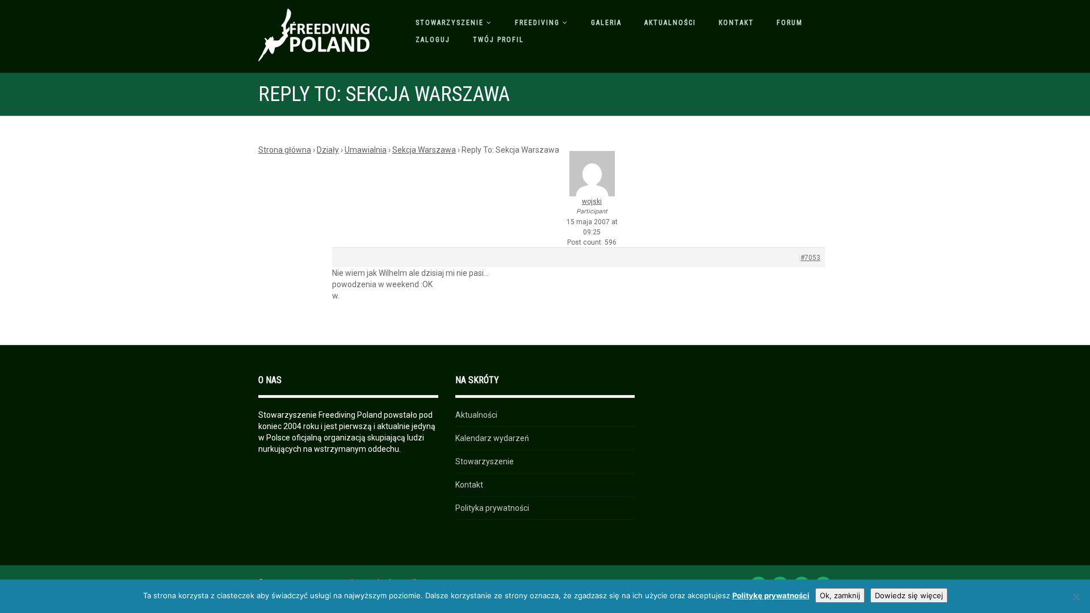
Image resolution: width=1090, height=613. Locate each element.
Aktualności (670, 23)
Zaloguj (433, 40)
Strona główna (284, 149)
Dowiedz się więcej (909, 595)
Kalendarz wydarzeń (492, 438)
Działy (328, 149)
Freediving (537, 23)
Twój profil (498, 40)
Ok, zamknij (840, 595)
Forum (790, 23)
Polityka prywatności (492, 508)
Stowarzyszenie (450, 23)
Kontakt (736, 23)
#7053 (810, 258)
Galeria (606, 23)
